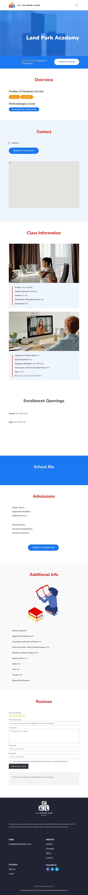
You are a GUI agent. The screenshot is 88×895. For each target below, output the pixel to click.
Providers (50, 848)
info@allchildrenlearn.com (20, 844)
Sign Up (12, 869)
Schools (49, 844)
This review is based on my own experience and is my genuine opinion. (40, 761)
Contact (49, 857)
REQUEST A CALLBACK (23, 151)
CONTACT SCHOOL (66, 62)
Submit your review (18, 766)
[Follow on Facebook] (48, 869)
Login (11, 873)
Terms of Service (26, 890)
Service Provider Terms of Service (55, 890)
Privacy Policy (38, 890)
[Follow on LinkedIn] (52, 869)
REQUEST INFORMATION (43, 547)
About (48, 853)
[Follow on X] (57, 869)
